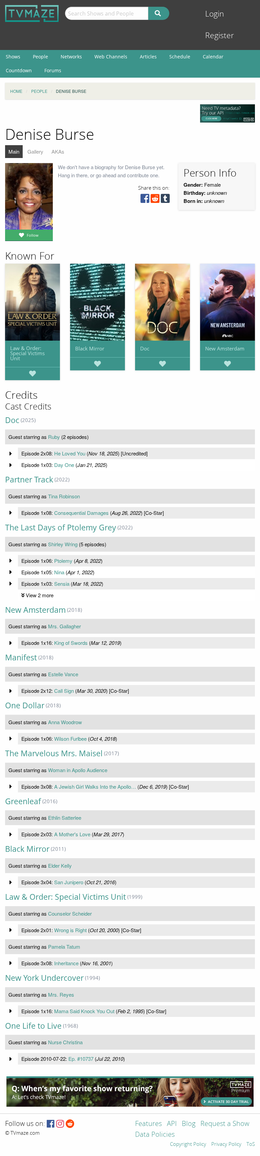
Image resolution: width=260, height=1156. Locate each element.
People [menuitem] (40, 56)
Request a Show (224, 1124)
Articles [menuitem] (148, 56)
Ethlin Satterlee (64, 817)
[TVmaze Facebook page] (51, 1124)
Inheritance (66, 963)
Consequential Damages (81, 512)
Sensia (61, 583)
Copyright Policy (188, 1144)
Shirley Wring (63, 544)
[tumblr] (165, 200)
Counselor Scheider (70, 913)
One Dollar (24, 705)
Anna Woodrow (65, 722)
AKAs (57, 151)
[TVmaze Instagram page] (60, 1124)
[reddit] (155, 200)
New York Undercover (44, 978)
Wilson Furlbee (70, 738)
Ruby (54, 436)
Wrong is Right (70, 930)
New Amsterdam (224, 348)
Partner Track (29, 479)
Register (219, 35)
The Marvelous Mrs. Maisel (54, 753)
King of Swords (71, 642)
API (172, 1124)
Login (214, 14)
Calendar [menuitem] (213, 56)
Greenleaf (23, 801)
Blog (188, 1124)
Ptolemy (63, 560)
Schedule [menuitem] (179, 56)
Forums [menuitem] (52, 70)
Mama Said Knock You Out (84, 1011)
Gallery (35, 151)
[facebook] (144, 200)
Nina (59, 572)
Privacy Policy (226, 1144)
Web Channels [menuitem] (110, 56)
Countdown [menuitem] (19, 70)
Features (148, 1124)
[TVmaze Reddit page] (70, 1124)
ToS (250, 1144)
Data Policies (155, 1134)
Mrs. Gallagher (64, 626)
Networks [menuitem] (71, 56)
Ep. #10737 (80, 1058)
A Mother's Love (72, 834)
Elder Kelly (60, 865)
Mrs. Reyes (61, 994)
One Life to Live (33, 1026)
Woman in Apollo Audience (77, 769)
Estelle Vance (63, 674)
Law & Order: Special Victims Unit (27, 353)
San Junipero (68, 882)
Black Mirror (89, 348)
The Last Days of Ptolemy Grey (60, 527)
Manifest (21, 657)
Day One (64, 464)
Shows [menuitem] (13, 56)
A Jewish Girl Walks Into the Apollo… (95, 786)
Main (13, 151)
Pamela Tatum (64, 946)
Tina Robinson (64, 496)
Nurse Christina (65, 1042)
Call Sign (64, 690)
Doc (144, 348)
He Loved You (69, 453)
